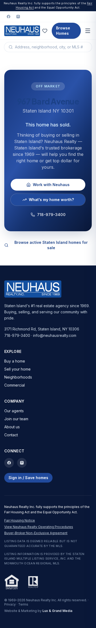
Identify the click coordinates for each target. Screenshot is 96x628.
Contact (11, 435)
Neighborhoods (18, 377)
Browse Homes (63, 31)
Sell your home (17, 369)
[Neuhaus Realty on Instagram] (18, 16)
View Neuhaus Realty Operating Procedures (38, 527)
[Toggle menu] (88, 30)
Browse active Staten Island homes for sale (51, 245)
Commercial (14, 385)
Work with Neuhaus (51, 184)
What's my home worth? (51, 199)
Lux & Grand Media (57, 611)
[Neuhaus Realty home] (22, 30)
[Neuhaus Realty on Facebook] (8, 16)
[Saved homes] (45, 31)
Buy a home (14, 361)
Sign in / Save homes (28, 477)
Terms (23, 604)
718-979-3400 (51, 214)
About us (12, 427)
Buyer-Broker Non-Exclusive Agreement (35, 533)
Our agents (14, 411)
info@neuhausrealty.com (54, 335)
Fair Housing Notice (19, 520)
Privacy (10, 604)
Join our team (16, 419)
